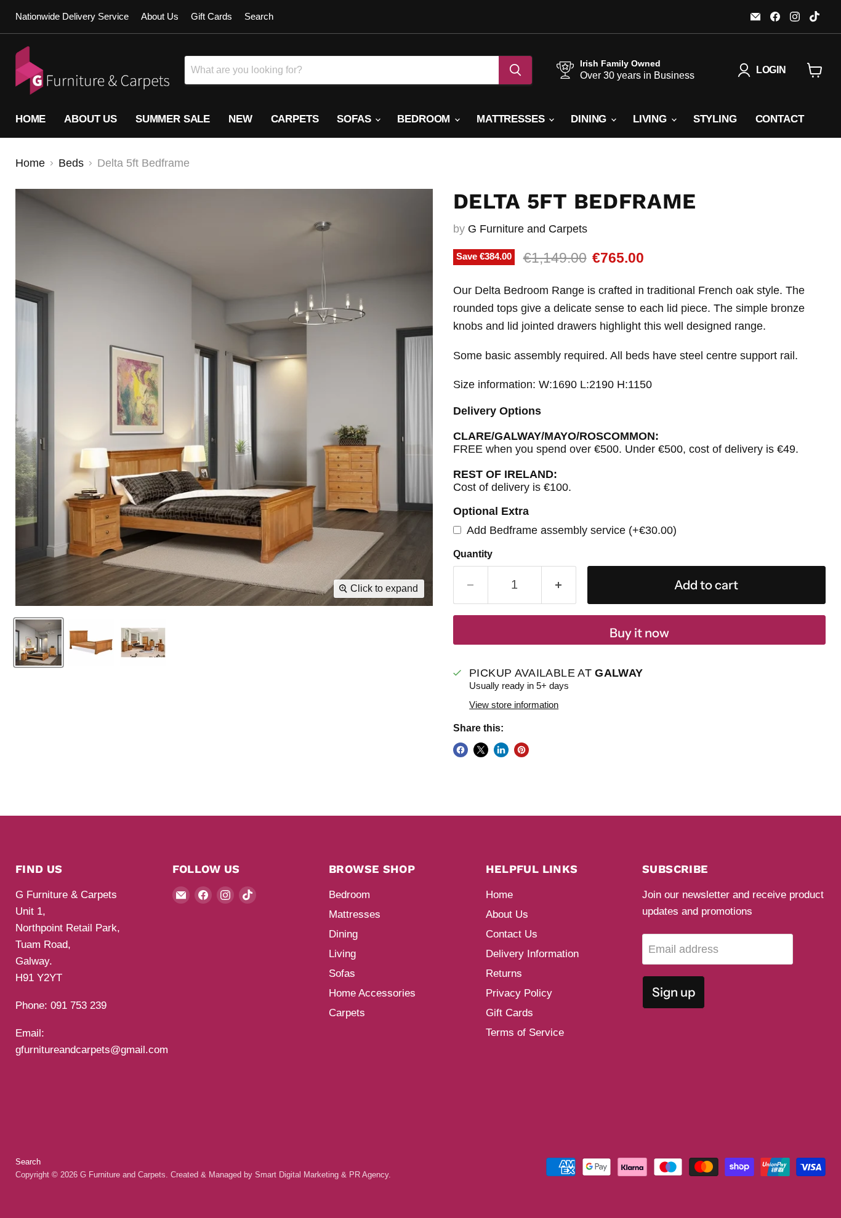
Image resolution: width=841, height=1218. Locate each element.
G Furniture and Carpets (527, 229)
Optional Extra (491, 511)
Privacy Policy (519, 993)
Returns (504, 973)
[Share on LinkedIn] (501, 749)
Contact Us (511, 934)
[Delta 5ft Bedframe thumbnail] (38, 642)
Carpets (295, 119)
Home (30, 119)
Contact (779, 119)
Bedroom (425, 119)
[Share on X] (480, 749)
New (240, 119)
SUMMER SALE (172, 119)
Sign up (673, 992)
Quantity (473, 554)
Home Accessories (372, 993)
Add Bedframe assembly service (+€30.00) (570, 530)
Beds (71, 163)
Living (651, 119)
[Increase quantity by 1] (559, 584)
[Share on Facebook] (460, 749)
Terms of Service (525, 1032)
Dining (590, 119)
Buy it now (639, 632)
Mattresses (512, 119)
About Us (160, 17)
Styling (715, 119)
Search (258, 17)
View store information (513, 705)
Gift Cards (211, 17)
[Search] (515, 70)
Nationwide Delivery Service (72, 17)
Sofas (355, 119)
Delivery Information (532, 954)
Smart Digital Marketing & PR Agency (321, 1174)
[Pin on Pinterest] (521, 749)
